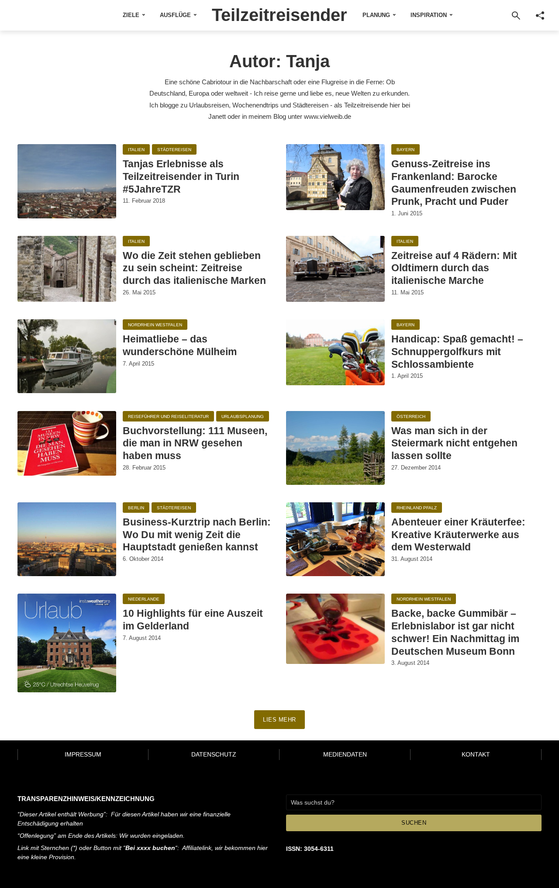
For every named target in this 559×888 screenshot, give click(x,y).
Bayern (405, 149)
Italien (136, 149)
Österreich (411, 416)
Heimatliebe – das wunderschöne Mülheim (180, 345)
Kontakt (476, 754)
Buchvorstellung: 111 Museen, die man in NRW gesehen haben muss (195, 443)
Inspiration (429, 15)
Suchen (413, 822)
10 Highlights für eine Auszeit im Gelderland (193, 620)
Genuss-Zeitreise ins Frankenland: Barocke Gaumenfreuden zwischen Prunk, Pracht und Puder (453, 182)
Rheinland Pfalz (417, 507)
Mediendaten (345, 754)
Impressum (83, 754)
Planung (376, 15)
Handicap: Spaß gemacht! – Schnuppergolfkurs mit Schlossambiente (457, 351)
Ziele (131, 15)
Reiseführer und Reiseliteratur (168, 416)
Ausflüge (175, 15)
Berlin (136, 507)
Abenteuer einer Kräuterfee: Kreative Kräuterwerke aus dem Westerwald (458, 534)
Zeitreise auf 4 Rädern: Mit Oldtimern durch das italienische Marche (454, 268)
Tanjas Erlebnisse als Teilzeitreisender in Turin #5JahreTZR (181, 176)
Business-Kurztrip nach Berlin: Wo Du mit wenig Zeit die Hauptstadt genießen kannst (197, 534)
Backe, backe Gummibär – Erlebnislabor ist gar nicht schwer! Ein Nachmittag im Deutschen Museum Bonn (455, 632)
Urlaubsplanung (242, 416)
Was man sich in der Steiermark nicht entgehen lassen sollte (454, 443)
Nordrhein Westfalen (155, 324)
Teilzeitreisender (279, 14)
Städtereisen (174, 149)
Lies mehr (279, 719)
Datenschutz (213, 754)
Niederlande (143, 599)
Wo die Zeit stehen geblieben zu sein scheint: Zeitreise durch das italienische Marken (194, 268)
